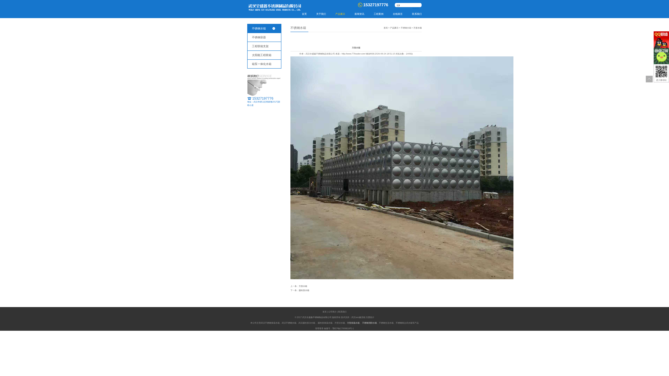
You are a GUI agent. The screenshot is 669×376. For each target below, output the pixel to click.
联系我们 (417, 14)
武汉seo (355, 317)
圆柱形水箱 (304, 290)
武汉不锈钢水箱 (289, 323)
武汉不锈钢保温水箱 (270, 323)
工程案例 (378, 14)
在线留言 (398, 14)
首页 (304, 14)
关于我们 (321, 14)
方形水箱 (417, 28)
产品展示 (340, 14)
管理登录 (319, 328)
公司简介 (332, 312)
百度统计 (370, 317)
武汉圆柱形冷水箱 (306, 323)
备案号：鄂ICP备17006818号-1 (339, 328)
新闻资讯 (359, 14)
